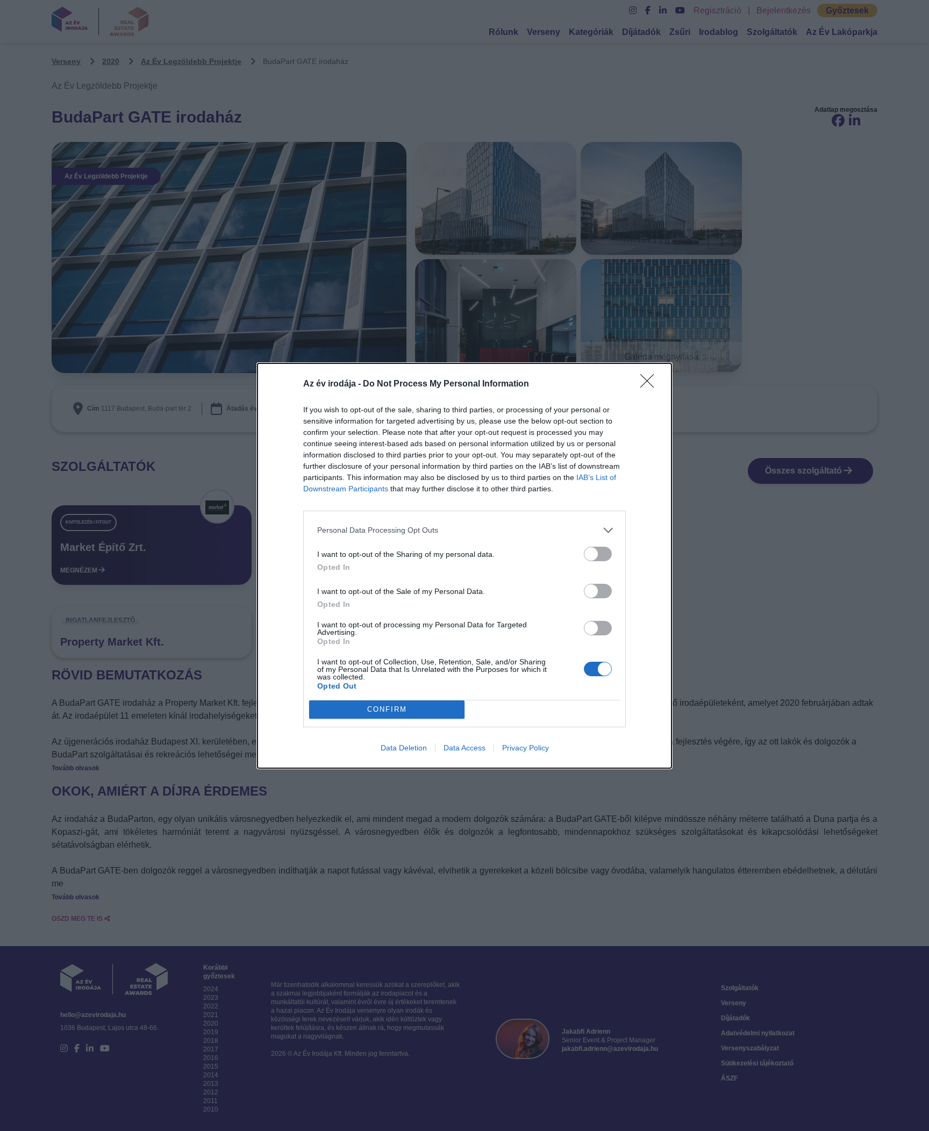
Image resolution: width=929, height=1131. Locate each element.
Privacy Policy (525, 747)
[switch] (598, 554)
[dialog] (464, 565)
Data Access (464, 747)
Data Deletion (404, 747)
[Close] (650, 384)
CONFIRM (387, 709)
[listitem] (464, 530)
